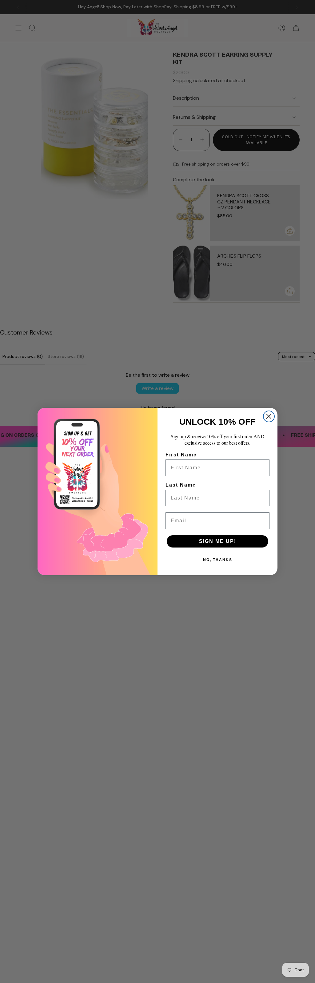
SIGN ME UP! (217, 541)
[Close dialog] (268, 416)
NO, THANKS (217, 560)
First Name (181, 454)
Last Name (180, 484)
